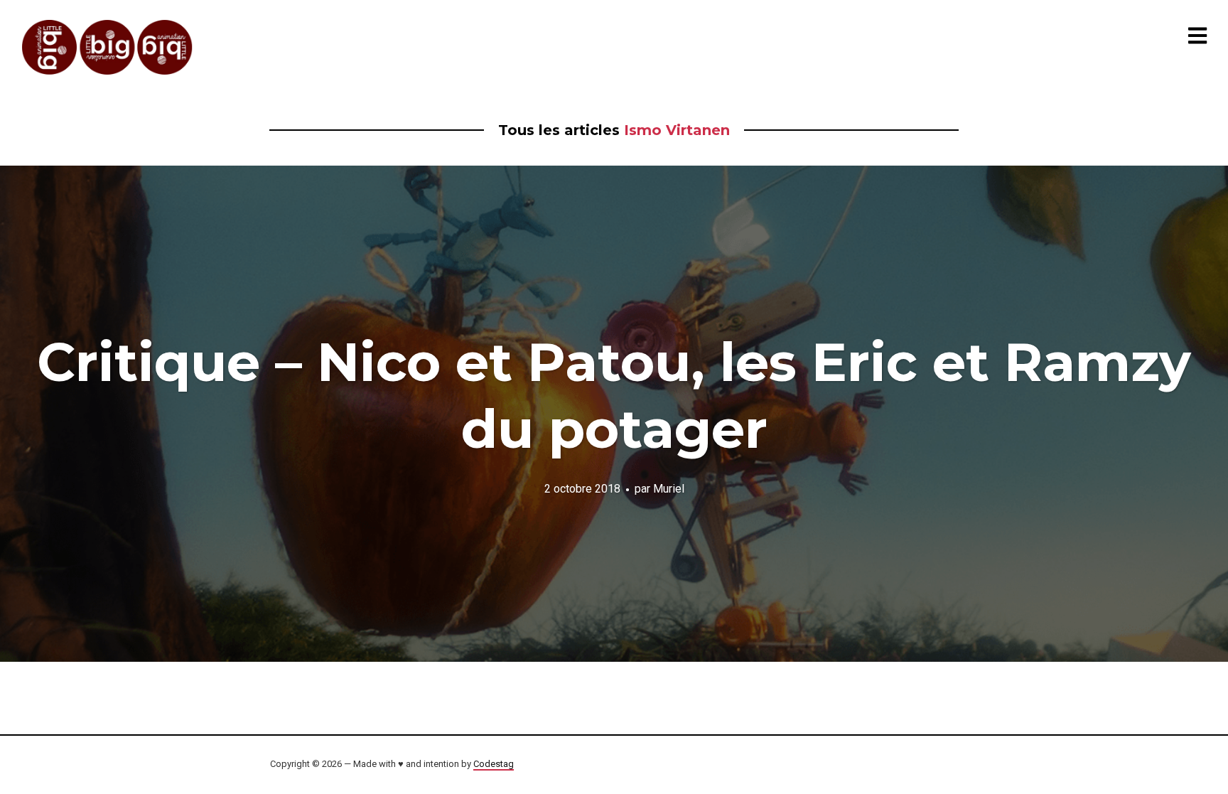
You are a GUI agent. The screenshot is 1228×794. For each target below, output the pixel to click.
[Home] (108, 47)
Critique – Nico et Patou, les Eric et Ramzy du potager (614, 395)
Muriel (668, 488)
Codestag (493, 763)
